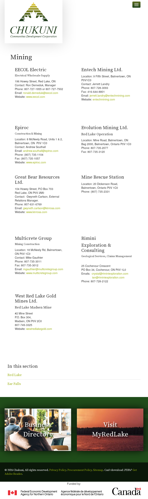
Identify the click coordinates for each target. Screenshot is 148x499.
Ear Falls (14, 384)
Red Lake (15, 375)
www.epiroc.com (36, 162)
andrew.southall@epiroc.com (40, 151)
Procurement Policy (79, 470)
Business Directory (38, 430)
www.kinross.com (36, 212)
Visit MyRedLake (110, 430)
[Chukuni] (33, 21)
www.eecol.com (35, 97)
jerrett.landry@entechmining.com (110, 95)
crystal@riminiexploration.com (110, 273)
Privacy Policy (57, 470)
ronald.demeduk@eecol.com (40, 93)
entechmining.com (104, 99)
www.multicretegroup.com (42, 273)
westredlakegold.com (39, 329)
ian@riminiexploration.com (102, 277)
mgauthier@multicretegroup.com (43, 269)
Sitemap (98, 470)
